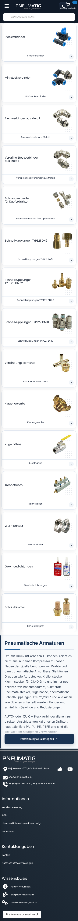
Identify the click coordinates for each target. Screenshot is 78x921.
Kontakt (6, 855)
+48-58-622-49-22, (20, 783)
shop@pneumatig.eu (20, 777)
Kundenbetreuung (12, 807)
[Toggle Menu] (5, 4)
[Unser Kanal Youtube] (70, 770)
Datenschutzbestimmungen (17, 863)
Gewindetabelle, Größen (24, 902)
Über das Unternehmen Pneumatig (21, 823)
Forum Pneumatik (20, 886)
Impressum (8, 831)
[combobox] (39, 17)
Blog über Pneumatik (22, 894)
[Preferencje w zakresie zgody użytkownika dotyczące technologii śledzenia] (22, 914)
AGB (4, 815)
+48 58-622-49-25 (44, 783)
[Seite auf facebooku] (60, 770)
